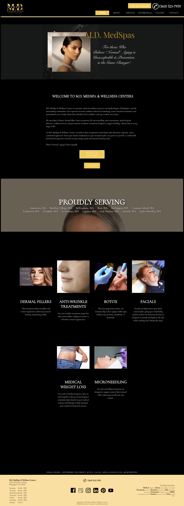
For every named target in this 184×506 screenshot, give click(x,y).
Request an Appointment (92, 154)
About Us (92, 165)
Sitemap (90, 504)
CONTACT (174, 13)
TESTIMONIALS (145, 13)
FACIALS (97, 472)
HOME (102, 13)
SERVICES (130, 13)
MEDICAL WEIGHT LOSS (112, 472)
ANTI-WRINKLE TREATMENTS (74, 472)
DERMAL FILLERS (53, 472)
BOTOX (90, 472)
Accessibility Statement (101, 504)
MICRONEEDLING (130, 472)
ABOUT (116, 13)
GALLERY (160, 13)
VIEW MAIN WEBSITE (139, 6)
